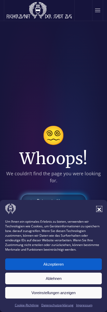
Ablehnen (54, 278)
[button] (99, 209)
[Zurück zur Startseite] (39, 10)
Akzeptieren (53, 264)
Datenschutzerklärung (57, 305)
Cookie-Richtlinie (27, 305)
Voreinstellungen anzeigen (53, 293)
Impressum (84, 305)
